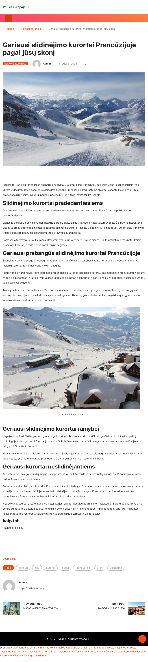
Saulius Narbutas (24, 651)
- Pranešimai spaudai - (110, 651)
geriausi (23, 567)
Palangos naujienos (35, 655)
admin (47, 63)
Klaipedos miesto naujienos (110, 647)
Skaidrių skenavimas (80, 647)
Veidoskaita (66, 651)
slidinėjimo (116, 567)
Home (10, 28)
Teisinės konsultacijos (52, 647)
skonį (100, 567)
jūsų (37, 567)
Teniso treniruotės (85, 651)
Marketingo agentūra (24, 647)
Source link (9, 558)
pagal (65, 567)
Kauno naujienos (133, 651)
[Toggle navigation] (8, 18)
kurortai (50, 567)
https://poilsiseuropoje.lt (33, 588)
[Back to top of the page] (142, 639)
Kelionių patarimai (31, 28)
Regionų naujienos (10, 655)
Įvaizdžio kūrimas (46, 651)
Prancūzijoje (83, 567)
